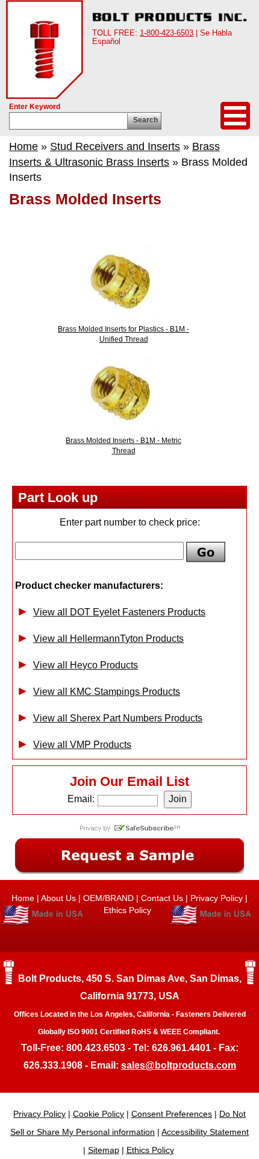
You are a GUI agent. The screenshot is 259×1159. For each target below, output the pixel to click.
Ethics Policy (129, 910)
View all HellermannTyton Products (108, 638)
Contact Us (162, 898)
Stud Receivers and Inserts (115, 146)
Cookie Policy (98, 1114)
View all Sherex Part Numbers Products (117, 718)
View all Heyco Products (85, 665)
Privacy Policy (216, 898)
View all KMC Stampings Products (106, 691)
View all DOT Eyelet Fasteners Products (119, 612)
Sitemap (103, 1150)
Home (23, 146)
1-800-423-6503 (166, 32)
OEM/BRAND (108, 898)
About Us (58, 898)
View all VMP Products (82, 745)
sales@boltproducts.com (178, 1065)
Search (145, 120)
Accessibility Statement (205, 1132)
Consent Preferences (171, 1114)
